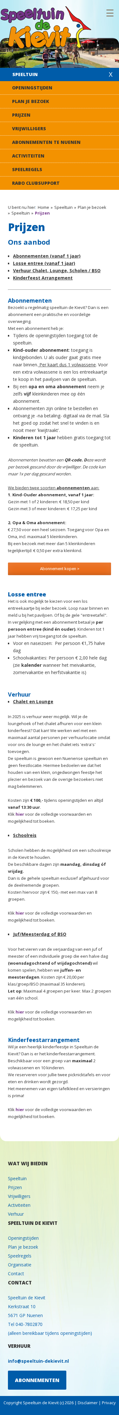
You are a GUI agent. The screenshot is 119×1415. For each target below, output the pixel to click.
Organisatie (19, 1265)
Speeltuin (25, 74)
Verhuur (16, 1214)
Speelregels (27, 169)
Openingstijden (32, 88)
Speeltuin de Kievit (47, 28)
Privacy (109, 1402)
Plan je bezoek (30, 101)
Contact (16, 1273)
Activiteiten (28, 156)
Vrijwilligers (29, 128)
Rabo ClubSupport (36, 183)
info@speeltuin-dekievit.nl (38, 1361)
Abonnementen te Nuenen (46, 142)
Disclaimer (88, 1402)
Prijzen (21, 115)
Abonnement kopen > (59, 568)
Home (43, 207)
